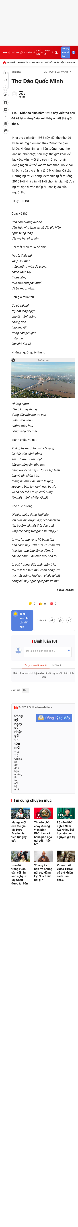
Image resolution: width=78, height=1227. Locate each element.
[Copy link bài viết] (60, 620)
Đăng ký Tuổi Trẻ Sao (65, 52)
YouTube (28, 52)
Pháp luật (59, 62)
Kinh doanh (71, 62)
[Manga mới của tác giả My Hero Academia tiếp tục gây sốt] (20, 813)
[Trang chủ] (4, 62)
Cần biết (38, 52)
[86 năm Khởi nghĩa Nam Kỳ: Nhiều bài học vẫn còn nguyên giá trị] (66, 813)
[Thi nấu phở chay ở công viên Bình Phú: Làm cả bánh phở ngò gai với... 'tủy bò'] (43, 813)
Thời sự (39, 62)
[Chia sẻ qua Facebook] (52, 620)
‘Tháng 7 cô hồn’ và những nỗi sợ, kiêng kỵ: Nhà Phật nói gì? (43, 873)
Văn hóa (16, 72)
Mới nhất (12, 62)
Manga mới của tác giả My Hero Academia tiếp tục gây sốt (19, 831)
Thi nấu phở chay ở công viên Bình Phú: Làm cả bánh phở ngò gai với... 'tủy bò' (43, 833)
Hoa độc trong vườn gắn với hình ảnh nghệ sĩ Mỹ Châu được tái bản (19, 874)
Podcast (15, 52)
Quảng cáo (47, 52)
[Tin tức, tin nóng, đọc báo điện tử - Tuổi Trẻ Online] (5, 52)
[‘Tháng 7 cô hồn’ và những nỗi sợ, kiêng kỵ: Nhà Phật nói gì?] (43, 856)
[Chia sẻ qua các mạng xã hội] (69, 620)
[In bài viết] (6, 131)
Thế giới (49, 62)
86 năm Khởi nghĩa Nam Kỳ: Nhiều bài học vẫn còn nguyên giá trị (66, 830)
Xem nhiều (23, 62)
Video (32, 62)
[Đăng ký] (54, 718)
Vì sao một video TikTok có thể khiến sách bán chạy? (65, 873)
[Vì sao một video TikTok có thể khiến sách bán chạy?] (66, 856)
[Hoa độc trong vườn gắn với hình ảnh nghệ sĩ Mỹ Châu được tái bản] (20, 856)
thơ (25, 690)
